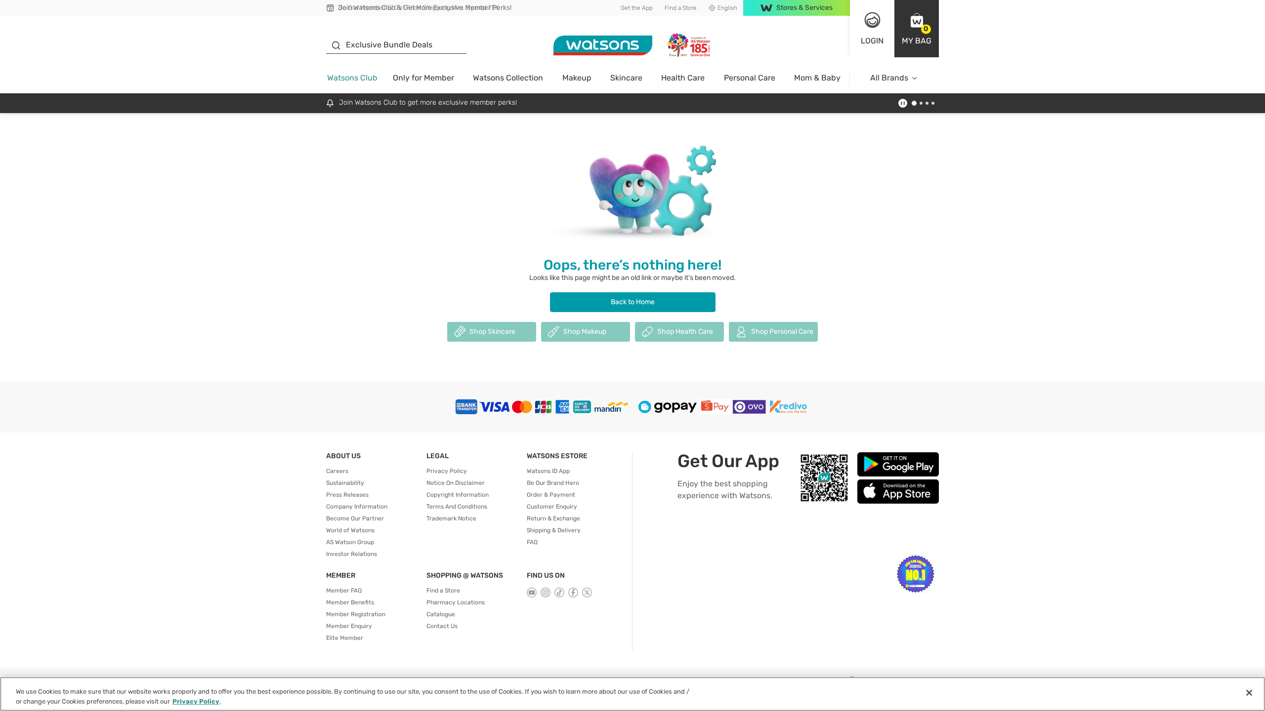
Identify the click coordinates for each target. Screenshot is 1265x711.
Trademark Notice (451, 518)
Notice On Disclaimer (455, 482)
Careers (337, 471)
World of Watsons (350, 530)
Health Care (683, 77)
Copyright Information (457, 494)
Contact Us (442, 626)
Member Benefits (350, 602)
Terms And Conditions (456, 506)
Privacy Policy (446, 471)
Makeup (576, 77)
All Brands (889, 77)
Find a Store (681, 7)
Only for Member (423, 77)
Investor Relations (351, 554)
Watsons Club (352, 77)
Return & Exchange (553, 518)
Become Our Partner (355, 518)
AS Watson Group (350, 542)
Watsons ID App (548, 471)
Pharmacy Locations (455, 602)
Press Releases (347, 494)
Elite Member (344, 637)
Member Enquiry (349, 626)
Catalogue (440, 614)
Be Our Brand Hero (553, 482)
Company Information (356, 506)
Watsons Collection (508, 77)
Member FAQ (344, 590)
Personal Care (749, 77)
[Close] (1249, 693)
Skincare (626, 77)
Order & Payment (551, 494)
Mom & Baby (817, 77)
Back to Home (633, 302)
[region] (632, 694)
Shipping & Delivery (554, 530)
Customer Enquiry (552, 506)
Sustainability (345, 482)
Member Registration (355, 614)
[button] (916, 28)
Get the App (637, 7)
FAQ (532, 542)
